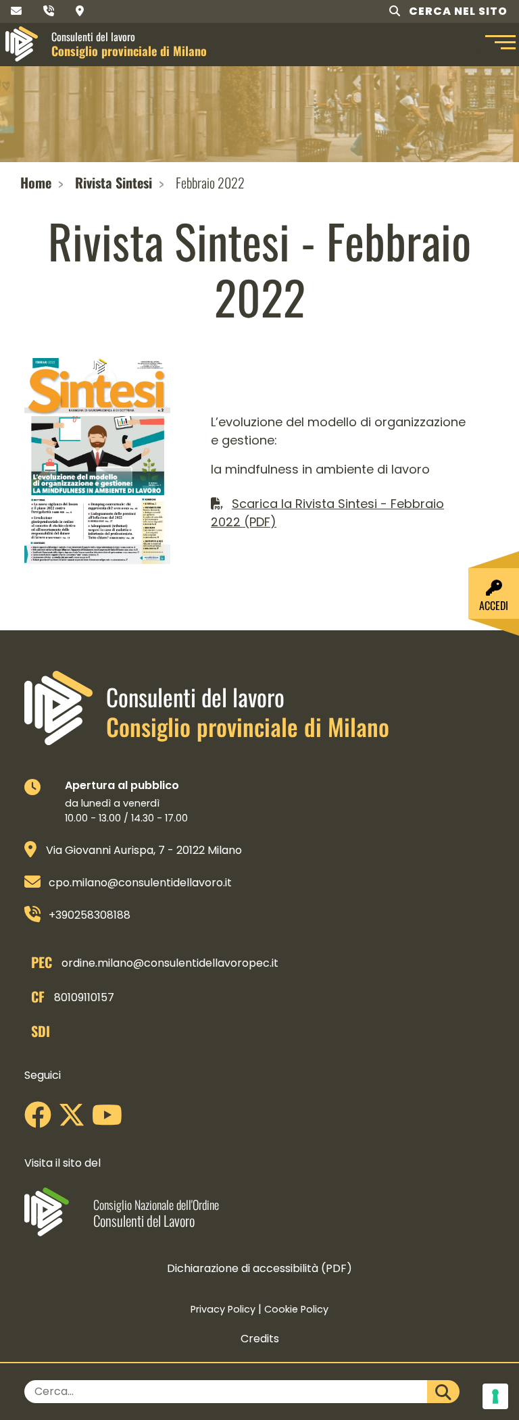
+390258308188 (89, 915)
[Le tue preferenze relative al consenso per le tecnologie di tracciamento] (495, 1396)
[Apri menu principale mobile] (498, 44)
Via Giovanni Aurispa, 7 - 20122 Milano (144, 850)
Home (35, 182)
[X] (75, 1119)
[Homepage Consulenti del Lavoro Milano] (21, 44)
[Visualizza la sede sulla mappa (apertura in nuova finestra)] (80, 11)
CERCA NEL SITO (457, 11)
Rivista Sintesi (113, 182)
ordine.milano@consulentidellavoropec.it (169, 963)
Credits (260, 1338)
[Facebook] (41, 1119)
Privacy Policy (223, 1309)
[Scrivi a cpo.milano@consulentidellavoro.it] (16, 11)
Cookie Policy (296, 1309)
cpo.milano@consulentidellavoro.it (140, 882)
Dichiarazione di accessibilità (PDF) (259, 1268)
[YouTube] (110, 1119)
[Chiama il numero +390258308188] (48, 11)
